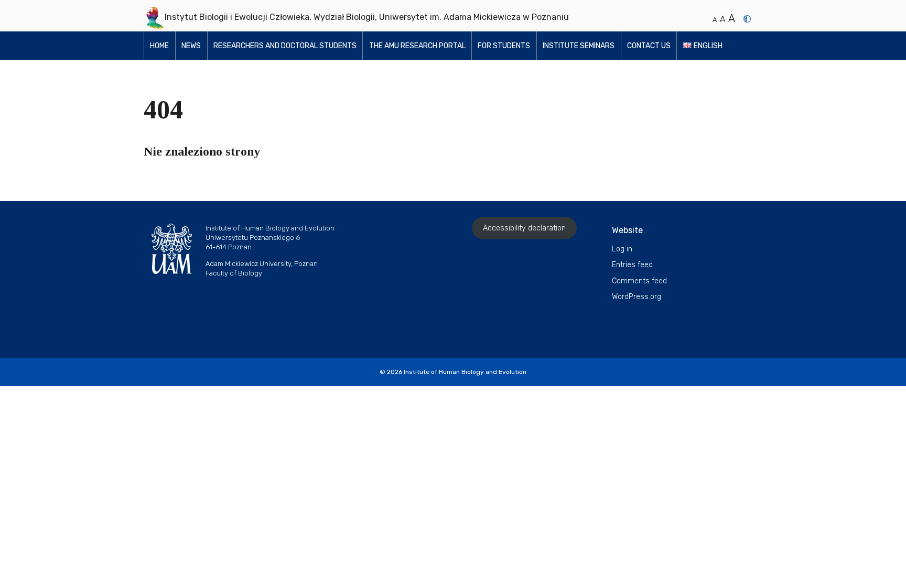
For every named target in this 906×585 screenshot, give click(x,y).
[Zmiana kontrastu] (747, 19)
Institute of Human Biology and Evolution (465, 372)
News (191, 45)
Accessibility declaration (524, 228)
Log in (622, 249)
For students (504, 45)
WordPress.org (636, 296)
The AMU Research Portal (417, 45)
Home (159, 45)
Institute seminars (578, 45)
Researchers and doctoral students (285, 45)
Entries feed (632, 264)
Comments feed (639, 281)
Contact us (649, 45)
